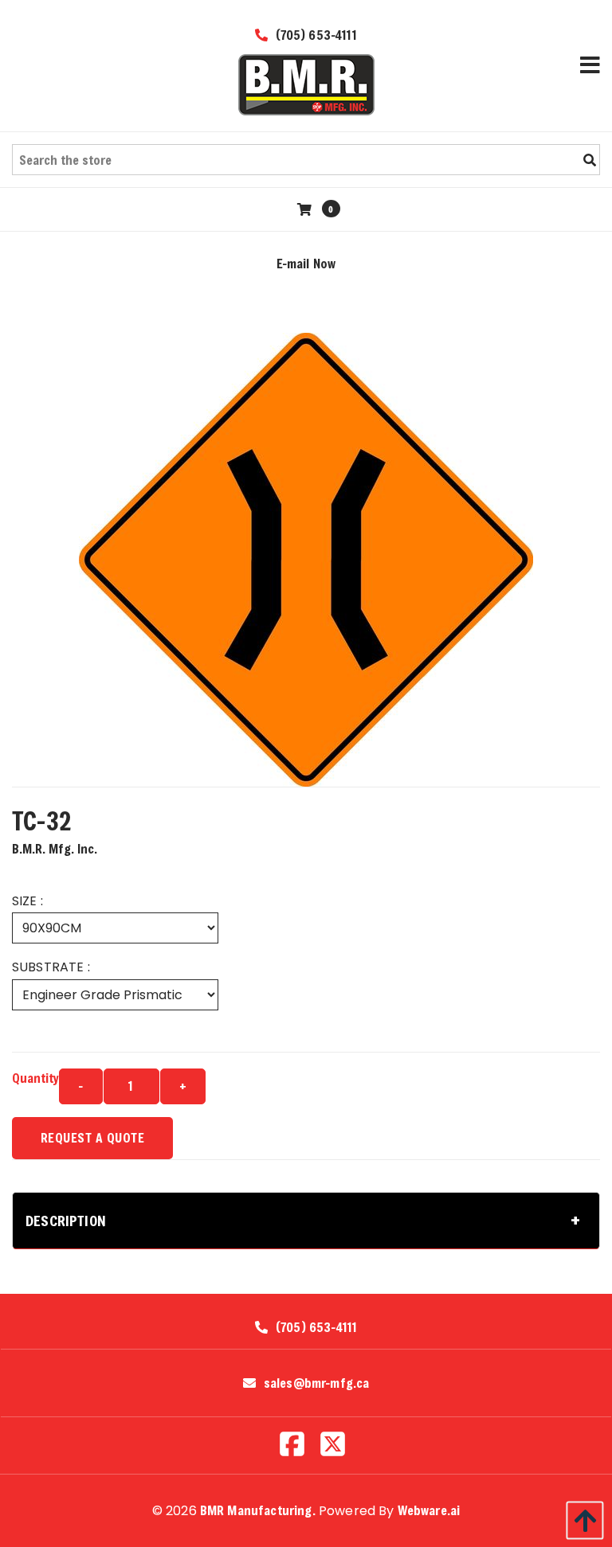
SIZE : (27, 901)
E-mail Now (306, 263)
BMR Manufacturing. (258, 1510)
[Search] (589, 160)
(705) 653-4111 (314, 34)
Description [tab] (66, 1220)
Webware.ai (429, 1510)
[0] (306, 209)
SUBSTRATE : (51, 967)
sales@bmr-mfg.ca (317, 1383)
